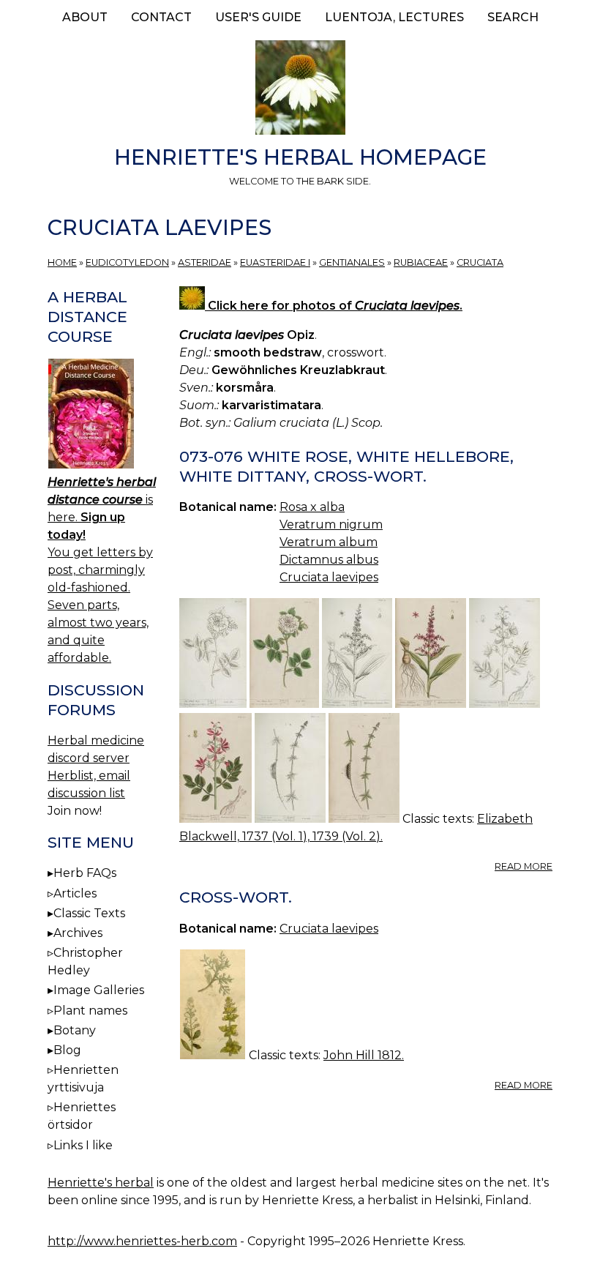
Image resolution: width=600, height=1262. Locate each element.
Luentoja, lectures (394, 17)
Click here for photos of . (333, 306)
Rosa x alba (312, 507)
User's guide (258, 17)
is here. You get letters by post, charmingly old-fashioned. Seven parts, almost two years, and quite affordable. (102, 570)
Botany (74, 1030)
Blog (67, 1050)
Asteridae (204, 262)
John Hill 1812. (363, 1055)
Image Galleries (98, 990)
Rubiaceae (421, 262)
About (85, 17)
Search (513, 17)
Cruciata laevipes (329, 577)
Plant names (90, 1011)
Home (62, 262)
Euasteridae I (275, 262)
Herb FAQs (84, 873)
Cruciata (480, 262)
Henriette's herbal (101, 1183)
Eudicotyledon (127, 262)
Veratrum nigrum (331, 524)
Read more (523, 866)
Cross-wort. (235, 897)
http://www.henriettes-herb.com (142, 1241)
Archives (77, 933)
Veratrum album (329, 542)
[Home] (300, 90)
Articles (75, 893)
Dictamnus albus (329, 560)
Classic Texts (89, 913)
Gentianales (352, 262)
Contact (161, 17)
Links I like (83, 1145)
